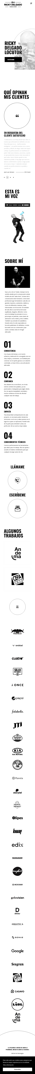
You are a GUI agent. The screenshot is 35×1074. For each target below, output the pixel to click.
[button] (4, 177)
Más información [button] (8, 1065)
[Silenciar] (23, 205)
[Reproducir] (7, 205)
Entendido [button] (17, 1069)
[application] (17, 205)
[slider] (26, 204)
